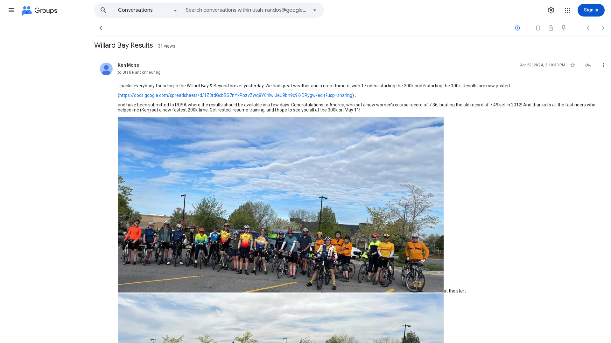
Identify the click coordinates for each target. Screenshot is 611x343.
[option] (148, 10)
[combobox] (247, 10)
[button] (11, 10)
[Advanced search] (315, 10)
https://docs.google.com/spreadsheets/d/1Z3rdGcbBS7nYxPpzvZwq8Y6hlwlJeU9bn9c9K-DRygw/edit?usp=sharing (235, 95)
